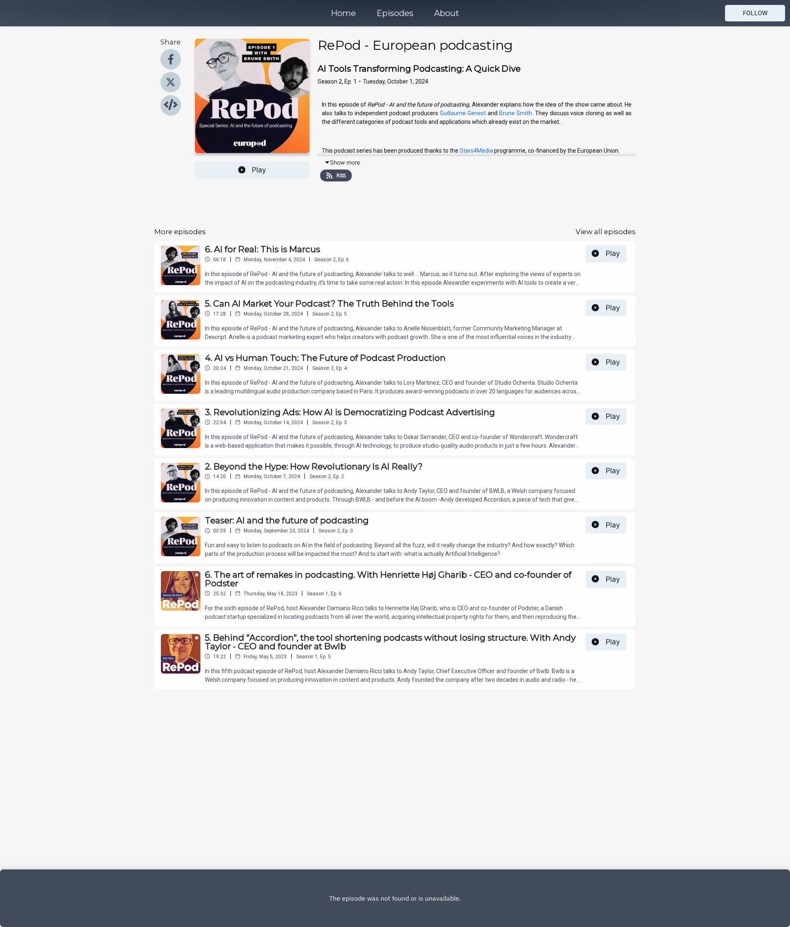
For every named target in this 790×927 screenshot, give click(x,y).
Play (259, 169)
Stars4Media (476, 150)
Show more (345, 162)
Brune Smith (515, 113)
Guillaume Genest (463, 113)
